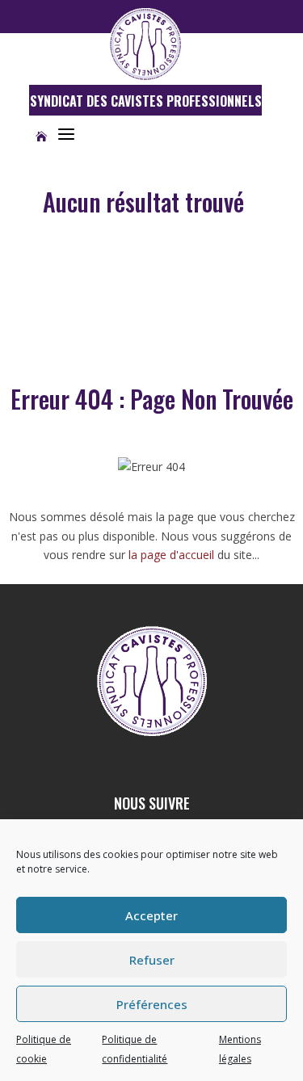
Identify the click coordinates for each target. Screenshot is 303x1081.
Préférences (151, 1004)
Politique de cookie (43, 1049)
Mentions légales (240, 1049)
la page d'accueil (171, 554)
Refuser (152, 960)
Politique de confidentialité (134, 1049)
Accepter (151, 915)
